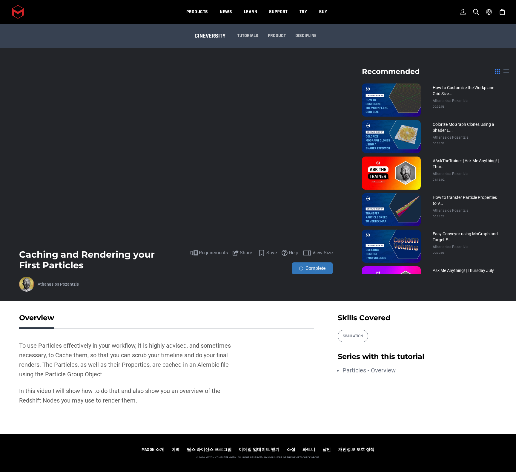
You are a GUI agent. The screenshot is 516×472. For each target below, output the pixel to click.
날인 (326, 449)
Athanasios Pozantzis (58, 284)
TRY (303, 12)
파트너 (308, 449)
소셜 (291, 449)
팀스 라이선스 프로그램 (209, 449)
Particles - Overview (369, 370)
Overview (36, 317)
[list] (506, 71)
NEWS (226, 12)
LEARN (250, 12)
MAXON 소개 (153, 449)
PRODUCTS (197, 12)
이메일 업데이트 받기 (259, 449)
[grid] (497, 71)
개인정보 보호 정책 (356, 449)
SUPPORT (278, 12)
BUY (323, 12)
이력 (175, 449)
